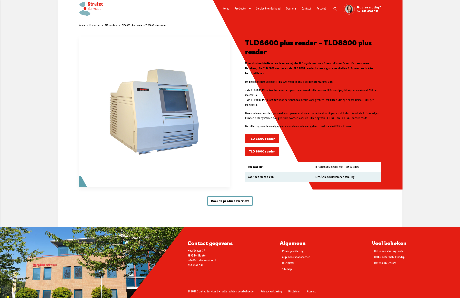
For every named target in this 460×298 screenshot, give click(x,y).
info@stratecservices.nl (202, 260)
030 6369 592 (370, 11)
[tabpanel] (155, 112)
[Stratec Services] (91, 9)
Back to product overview (230, 201)
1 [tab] (154, 180)
